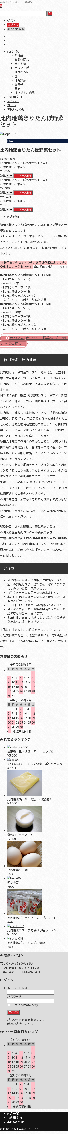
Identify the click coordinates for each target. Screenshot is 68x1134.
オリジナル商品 (25, 93)
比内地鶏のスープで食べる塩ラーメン (32, 930)
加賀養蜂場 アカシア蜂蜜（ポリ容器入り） (36, 764)
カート (11, 105)
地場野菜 (20, 80)
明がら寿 (13, 882)
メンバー (13, 101)
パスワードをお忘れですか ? (26, 1020)
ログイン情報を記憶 (24, 1005)
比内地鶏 (20, 64)
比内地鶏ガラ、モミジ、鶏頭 (26, 943)
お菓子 (19, 84)
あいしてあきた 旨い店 (16, 2)
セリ (14, 300)
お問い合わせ (16, 109)
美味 (17, 89)
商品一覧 (13, 51)
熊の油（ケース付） (20, 835)
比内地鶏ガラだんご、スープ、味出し (32, 918)
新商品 (19, 55)
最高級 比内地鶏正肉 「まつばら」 (32, 751)
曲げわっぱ (22, 72)
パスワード (14, 996)
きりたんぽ (22, 68)
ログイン (13, 25)
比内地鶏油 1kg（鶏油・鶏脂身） (30, 799)
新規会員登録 (16, 29)
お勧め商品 (22, 60)
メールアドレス (17, 988)
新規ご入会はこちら (20, 1024)
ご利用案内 (14, 97)
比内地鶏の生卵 (17, 870)
